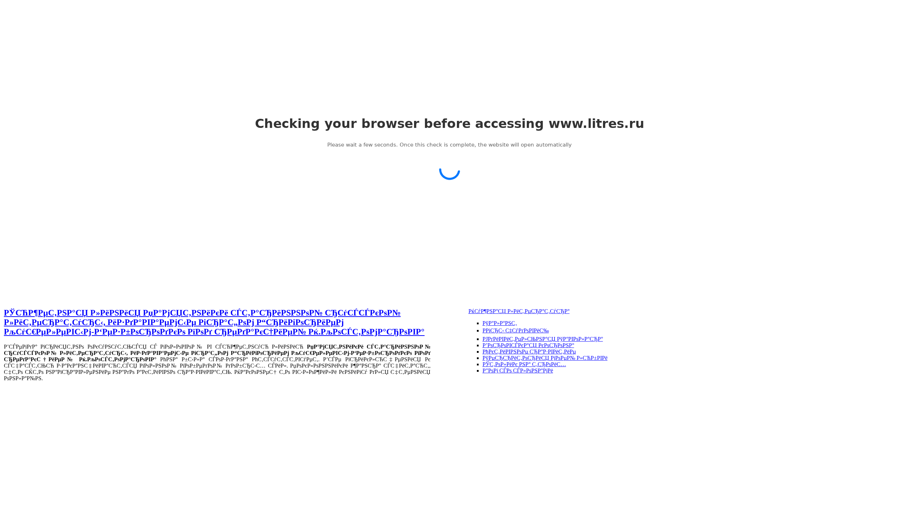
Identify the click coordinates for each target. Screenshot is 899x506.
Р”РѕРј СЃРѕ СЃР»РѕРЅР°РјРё (518, 371)
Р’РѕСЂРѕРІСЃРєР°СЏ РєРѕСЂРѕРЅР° (528, 345)
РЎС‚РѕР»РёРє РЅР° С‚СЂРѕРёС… (524, 364)
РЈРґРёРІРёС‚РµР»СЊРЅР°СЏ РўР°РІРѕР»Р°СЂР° (543, 339)
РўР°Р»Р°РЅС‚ (500, 323)
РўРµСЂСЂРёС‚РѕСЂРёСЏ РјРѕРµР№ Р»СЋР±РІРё (545, 358)
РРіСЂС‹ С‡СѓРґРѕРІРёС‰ (516, 330)
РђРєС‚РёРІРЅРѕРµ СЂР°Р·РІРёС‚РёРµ (529, 352)
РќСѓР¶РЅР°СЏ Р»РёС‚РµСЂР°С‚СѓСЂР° (519, 311)
